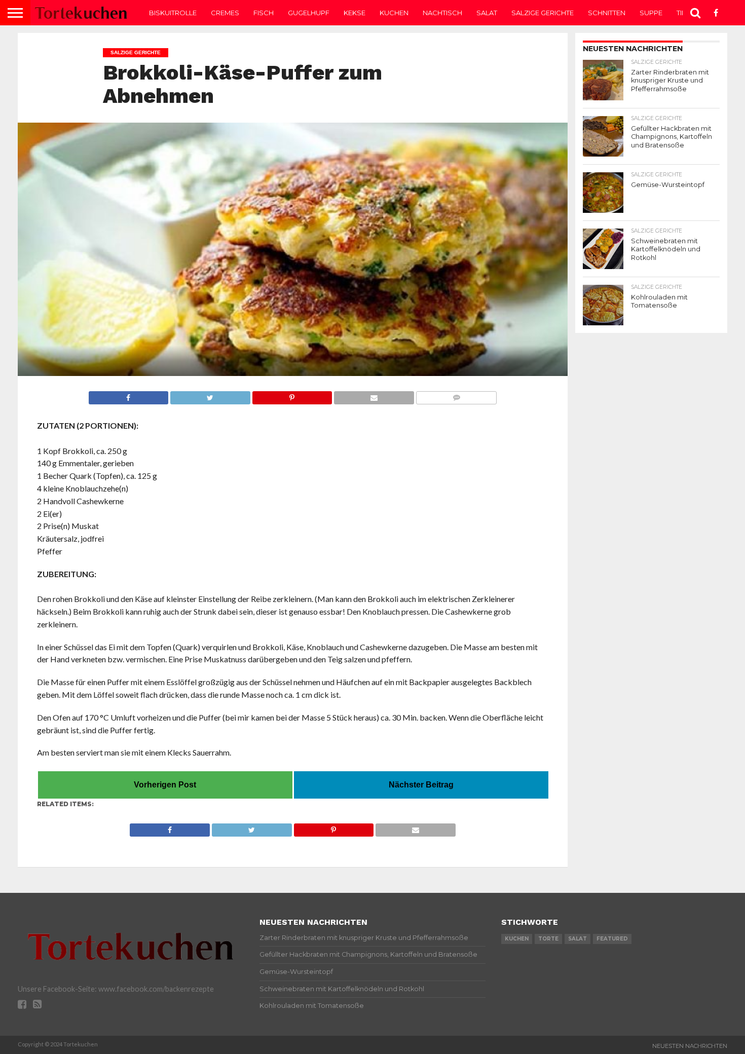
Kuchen (394, 13)
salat (577, 938)
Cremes (225, 13)
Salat (486, 13)
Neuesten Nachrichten (689, 1045)
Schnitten (606, 13)
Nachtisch (442, 13)
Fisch (263, 13)
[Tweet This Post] (210, 395)
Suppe (651, 13)
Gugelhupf (308, 13)
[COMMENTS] (456, 395)
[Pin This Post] (292, 395)
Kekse (354, 13)
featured (612, 938)
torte (548, 938)
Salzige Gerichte (542, 13)
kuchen (517, 938)
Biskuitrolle (173, 13)
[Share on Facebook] (129, 395)
